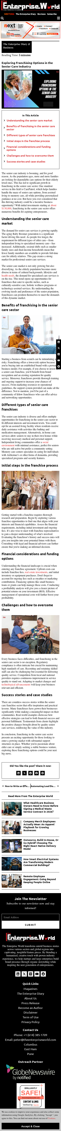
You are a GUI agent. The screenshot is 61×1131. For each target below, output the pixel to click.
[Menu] (58, 18)
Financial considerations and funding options (29, 148)
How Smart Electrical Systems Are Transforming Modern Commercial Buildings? (41, 862)
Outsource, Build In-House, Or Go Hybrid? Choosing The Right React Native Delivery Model (40, 844)
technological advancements (16, 684)
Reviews (41, 13)
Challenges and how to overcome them (30, 155)
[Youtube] (58, 360)
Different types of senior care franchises (31, 135)
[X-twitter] (58, 348)
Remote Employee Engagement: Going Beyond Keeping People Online (39, 879)
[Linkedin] (58, 341)
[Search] (2, 18)
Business (8, 47)
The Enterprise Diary (26, 13)
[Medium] (58, 354)
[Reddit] (58, 366)
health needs (8, 275)
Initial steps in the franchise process (28, 140)
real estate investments (36, 572)
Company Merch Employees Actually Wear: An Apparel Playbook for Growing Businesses (39, 826)
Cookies (51, 1118)
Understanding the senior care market (29, 120)
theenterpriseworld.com (31, 1098)
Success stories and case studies (26, 161)
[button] (18, 773)
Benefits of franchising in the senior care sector (31, 128)
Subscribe (52, 13)
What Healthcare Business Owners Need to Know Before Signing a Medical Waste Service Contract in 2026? (40, 807)
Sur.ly (36, 1105)
